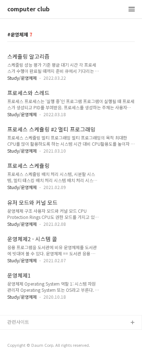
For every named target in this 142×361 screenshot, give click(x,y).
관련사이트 (18, 321)
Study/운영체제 (22, 78)
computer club (28, 9)
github (14, 334)
